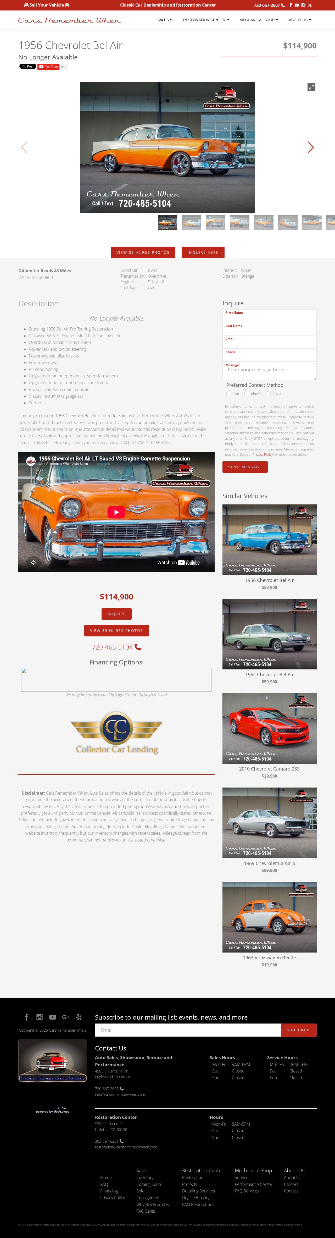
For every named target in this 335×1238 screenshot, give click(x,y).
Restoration (192, 1177)
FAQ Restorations (198, 1204)
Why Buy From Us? (153, 1204)
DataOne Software (100, 1224)
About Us (298, 20)
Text (236, 393)
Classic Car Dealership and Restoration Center (168, 5)
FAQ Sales (145, 1211)
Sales (163, 20)
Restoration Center (204, 20)
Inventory (144, 1177)
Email (230, 339)
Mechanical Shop (257, 20)
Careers (291, 1184)
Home (106, 1177)
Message (232, 365)
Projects (189, 1184)
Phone (231, 352)
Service (241, 1177)
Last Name (234, 325)
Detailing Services (198, 1191)
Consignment (148, 1198)
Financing (109, 1191)
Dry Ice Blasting (196, 1198)
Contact (291, 1191)
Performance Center (253, 1184)
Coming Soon (148, 1184)
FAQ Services (247, 1191)
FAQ (104, 1184)
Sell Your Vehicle (47, 5)
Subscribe (299, 1029)
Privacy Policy (263, 454)
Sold (140, 1191)
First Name (234, 312)
